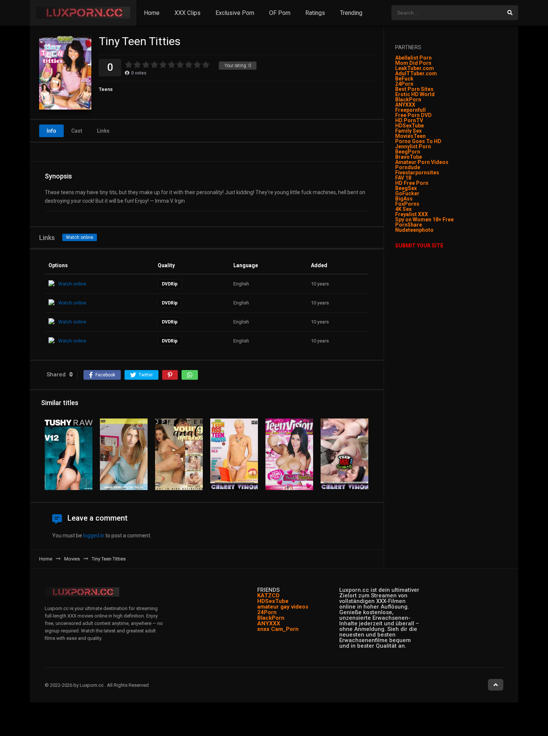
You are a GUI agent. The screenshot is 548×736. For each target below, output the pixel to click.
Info (51, 131)
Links (103, 131)
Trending (351, 12)
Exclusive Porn (234, 12)
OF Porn (279, 12)
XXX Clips (187, 12)
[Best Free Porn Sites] (434, 230)
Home (152, 12)
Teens (106, 89)
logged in (93, 535)
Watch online (79, 237)
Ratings (315, 12)
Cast (76, 131)
